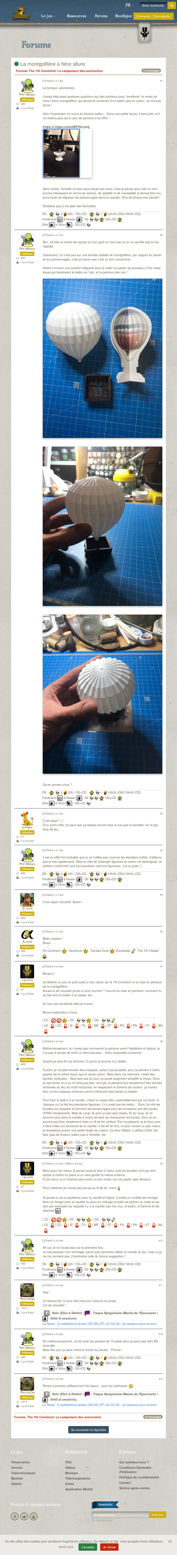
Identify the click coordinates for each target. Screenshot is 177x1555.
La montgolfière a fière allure (52, 63)
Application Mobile (79, 1489)
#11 (161, 1285)
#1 (161, 80)
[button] (129, 5)
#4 (161, 850)
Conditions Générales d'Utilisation (135, 1469)
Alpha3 (27, 942)
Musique (71, 1473)
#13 (161, 1378)
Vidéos (70, 1467)
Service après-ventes (134, 1488)
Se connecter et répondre (88, 1430)
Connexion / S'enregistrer (153, 16)
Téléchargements (77, 1478)
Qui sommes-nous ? (134, 1462)
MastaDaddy (27, 94)
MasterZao (27, 1299)
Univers (16, 1467)
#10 (161, 1240)
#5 (161, 894)
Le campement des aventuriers (80, 71)
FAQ (68, 1462)
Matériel (17, 1478)
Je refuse (109, 1547)
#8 (161, 1041)
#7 (161, 966)
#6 (161, 931)
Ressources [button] (76, 16)
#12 (161, 1334)
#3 (161, 813)
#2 (161, 235)
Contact (125, 1482)
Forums (101, 16)
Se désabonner (102, 1520)
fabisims (27, 980)
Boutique (123, 16)
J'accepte (87, 1547)
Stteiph (27, 908)
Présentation (20, 1462)
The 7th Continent (42, 71)
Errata (69, 1483)
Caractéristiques (23, 1473)
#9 (161, 1163)
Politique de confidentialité (139, 1477)
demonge (27, 827)
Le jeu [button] (47, 16)
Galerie (16, 1483)
